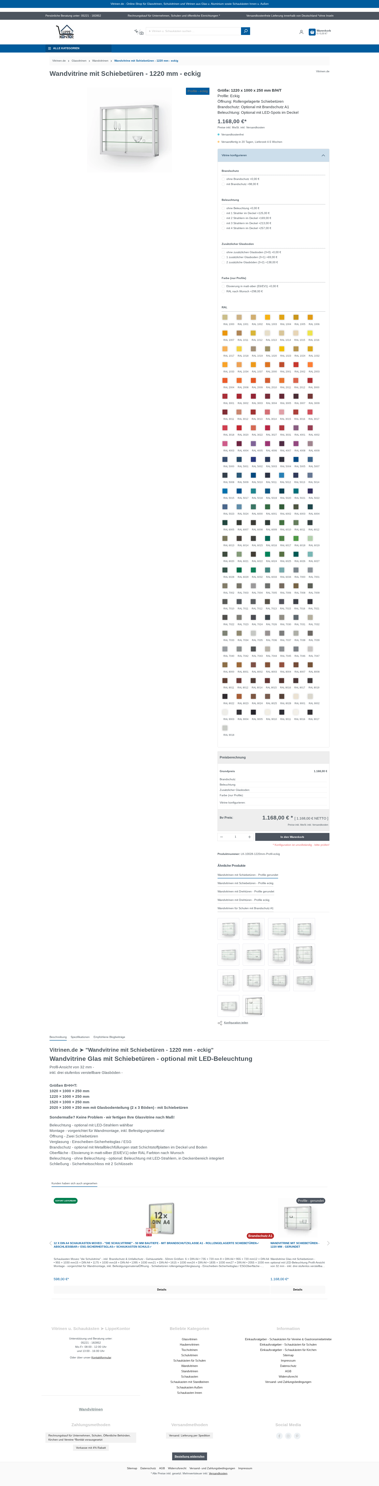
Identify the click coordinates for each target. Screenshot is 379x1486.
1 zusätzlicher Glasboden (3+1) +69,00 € (251, 257)
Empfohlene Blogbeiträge (109, 1037)
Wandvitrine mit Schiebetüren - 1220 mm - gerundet (294, 1245)
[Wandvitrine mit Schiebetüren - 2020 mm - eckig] (304, 980)
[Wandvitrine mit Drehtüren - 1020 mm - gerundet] (254, 929)
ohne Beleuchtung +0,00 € (242, 208)
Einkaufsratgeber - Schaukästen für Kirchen (288, 1350)
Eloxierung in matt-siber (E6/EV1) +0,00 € (252, 286)
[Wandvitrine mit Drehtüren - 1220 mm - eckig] (279, 929)
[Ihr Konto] (301, 32)
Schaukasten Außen (189, 1387)
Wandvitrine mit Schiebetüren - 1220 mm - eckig (146, 60)
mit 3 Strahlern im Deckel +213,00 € (248, 223)
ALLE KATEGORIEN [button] (66, 48)
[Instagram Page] (288, 1435)
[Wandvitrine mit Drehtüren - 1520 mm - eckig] (228, 954)
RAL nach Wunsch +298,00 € (244, 291)
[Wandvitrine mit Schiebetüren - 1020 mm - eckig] (279, 954)
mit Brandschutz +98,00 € (242, 184)
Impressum (288, 1360)
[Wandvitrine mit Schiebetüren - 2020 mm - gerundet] (228, 1006)
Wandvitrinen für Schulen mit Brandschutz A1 (246, 908)
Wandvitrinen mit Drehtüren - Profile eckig (243, 900)
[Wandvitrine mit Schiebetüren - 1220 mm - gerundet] (254, 980)
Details (161, 1289)
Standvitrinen (189, 1371)
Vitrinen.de (59, 60)
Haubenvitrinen (189, 1344)
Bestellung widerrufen (190, 1456)
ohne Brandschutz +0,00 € (242, 179)
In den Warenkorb (292, 836)
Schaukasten (189, 1376)
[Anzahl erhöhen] (250, 837)
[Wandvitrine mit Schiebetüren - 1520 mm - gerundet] (279, 980)
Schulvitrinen (189, 1355)
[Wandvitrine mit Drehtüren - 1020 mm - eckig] (228, 929)
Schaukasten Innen (189, 1392)
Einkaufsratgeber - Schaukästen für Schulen (288, 1344)
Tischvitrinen (189, 1350)
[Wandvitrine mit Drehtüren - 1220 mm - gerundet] (304, 929)
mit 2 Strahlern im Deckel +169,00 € (248, 218)
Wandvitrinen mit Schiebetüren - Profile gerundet (248, 874)
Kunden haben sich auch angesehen (74, 1183)
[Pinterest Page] (297, 1435)
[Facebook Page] (279, 1435)
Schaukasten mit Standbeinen (189, 1382)
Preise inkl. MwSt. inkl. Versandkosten (241, 127)
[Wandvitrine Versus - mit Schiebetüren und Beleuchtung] (254, 1006)
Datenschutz (288, 1366)
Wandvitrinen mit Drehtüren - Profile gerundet (246, 891)
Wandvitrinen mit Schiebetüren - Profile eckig (245, 883)
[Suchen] (245, 31)
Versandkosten (218, 1473)
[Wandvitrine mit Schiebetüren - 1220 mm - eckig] (228, 980)
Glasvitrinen (189, 1339)
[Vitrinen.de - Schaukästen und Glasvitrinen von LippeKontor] (65, 32)
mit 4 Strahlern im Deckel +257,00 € (248, 228)
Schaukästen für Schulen (189, 1360)
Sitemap (288, 1355)
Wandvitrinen (189, 1366)
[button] (50, 1243)
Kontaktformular (101, 1357)
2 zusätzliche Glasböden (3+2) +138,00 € (252, 262)
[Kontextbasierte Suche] (139, 32)
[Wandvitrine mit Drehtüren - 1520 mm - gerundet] (254, 954)
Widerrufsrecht (288, 1376)
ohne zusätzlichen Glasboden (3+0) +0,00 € (253, 252)
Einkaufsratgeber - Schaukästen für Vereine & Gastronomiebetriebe (288, 1339)
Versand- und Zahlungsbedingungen (288, 1382)
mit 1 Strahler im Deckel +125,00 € (248, 213)
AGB (288, 1371)
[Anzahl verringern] (221, 837)
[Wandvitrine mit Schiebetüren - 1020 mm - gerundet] (304, 954)
